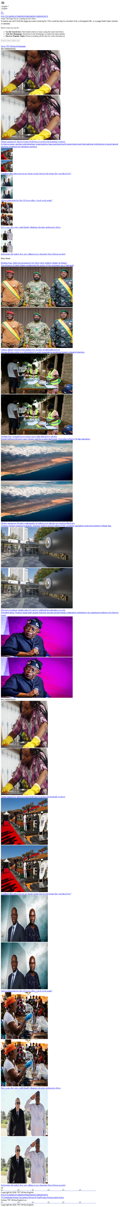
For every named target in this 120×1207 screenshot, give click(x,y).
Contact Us (16, 1197)
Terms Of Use (34, 1197)
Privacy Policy (46, 1197)
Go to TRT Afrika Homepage (13, 46)
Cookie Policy (58, 1197)
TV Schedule (6, 1197)
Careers (24, 1197)
